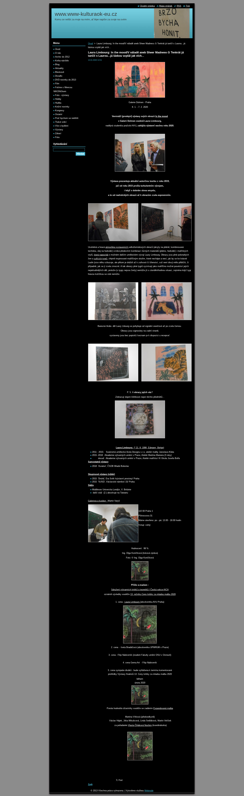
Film (57, 83)
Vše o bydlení (61, 126)
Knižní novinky (62, 106)
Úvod (90, 43)
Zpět (90, 784)
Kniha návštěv (62, 60)
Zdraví (58, 133)
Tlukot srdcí (61, 122)
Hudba (58, 103)
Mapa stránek (165, 6)
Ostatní (58, 114)
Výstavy (59, 129)
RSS (179, 6)
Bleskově (59, 72)
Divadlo (58, 76)
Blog (57, 64)
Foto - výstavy (62, 95)
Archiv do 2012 (62, 57)
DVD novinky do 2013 (65, 79)
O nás (58, 53)
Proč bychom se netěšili (66, 118)
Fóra (57, 137)
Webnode (148, 790)
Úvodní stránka (147, 6)
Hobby (58, 99)
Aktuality (59, 68)
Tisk (188, 6)
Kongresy (59, 110)
